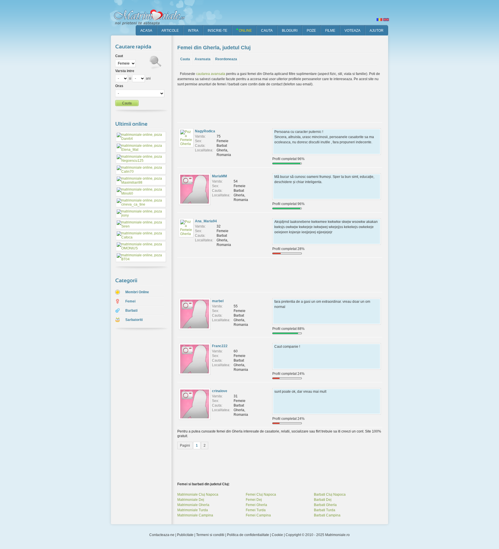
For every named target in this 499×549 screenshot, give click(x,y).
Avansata (203, 59)
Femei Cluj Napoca (261, 494)
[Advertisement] (137, 423)
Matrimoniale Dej (190, 500)
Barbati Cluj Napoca (330, 494)
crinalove (219, 391)
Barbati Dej (323, 500)
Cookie (277, 535)
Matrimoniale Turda (192, 510)
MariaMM (219, 176)
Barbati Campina (327, 515)
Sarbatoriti (134, 320)
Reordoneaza (226, 59)
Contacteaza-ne (161, 535)
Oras (119, 86)
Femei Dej (254, 500)
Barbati (131, 311)
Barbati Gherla (325, 505)
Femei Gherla (256, 505)
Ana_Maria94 (206, 221)
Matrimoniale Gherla (193, 505)
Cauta (185, 59)
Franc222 (220, 346)
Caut (119, 56)
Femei (130, 301)
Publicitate (185, 535)
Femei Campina (258, 515)
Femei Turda (256, 510)
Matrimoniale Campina (195, 515)
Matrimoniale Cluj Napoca (197, 494)
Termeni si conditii (210, 535)
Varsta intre (124, 71)
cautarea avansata (210, 74)
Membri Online (137, 292)
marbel (218, 301)
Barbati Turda (324, 510)
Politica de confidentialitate (248, 535)
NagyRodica (205, 131)
